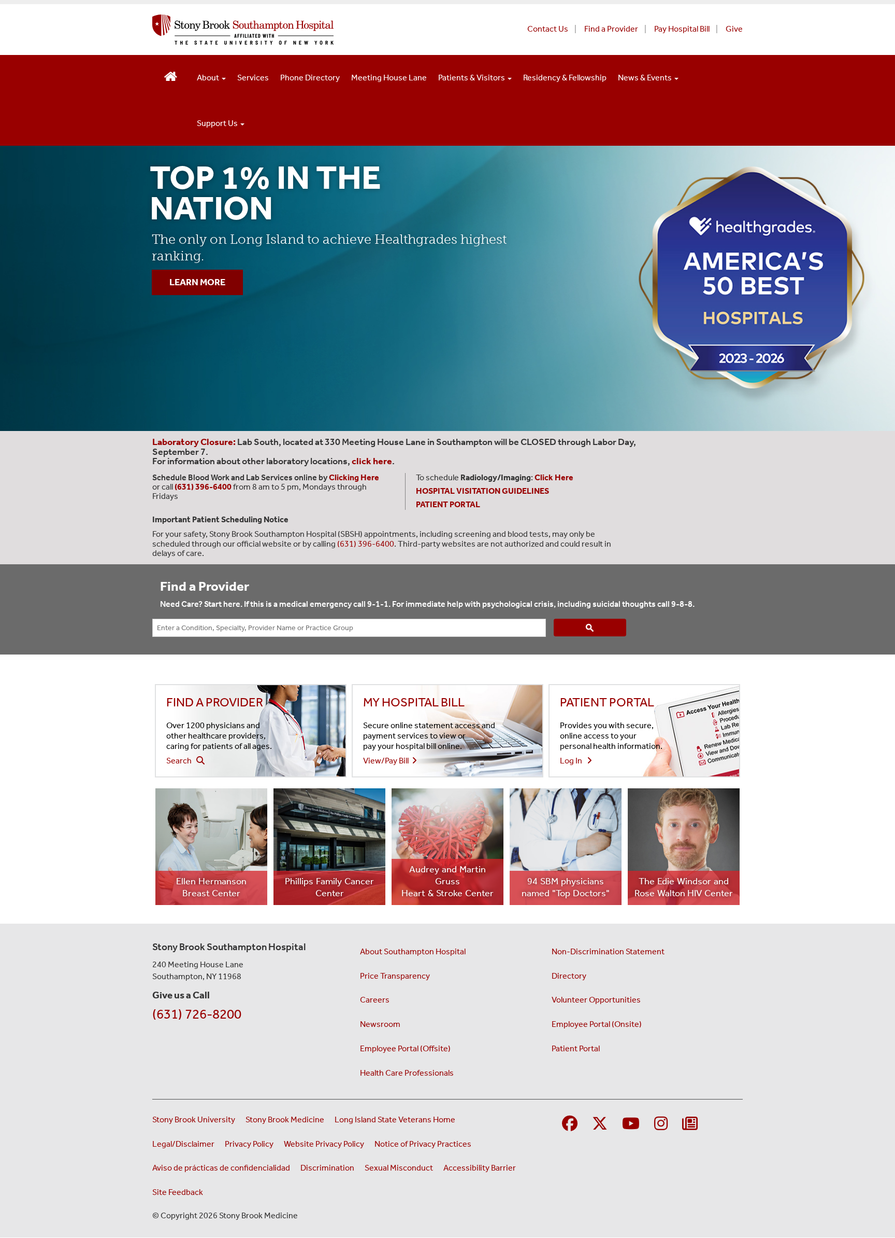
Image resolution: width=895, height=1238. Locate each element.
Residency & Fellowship (565, 77)
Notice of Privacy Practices (422, 1144)
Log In (573, 761)
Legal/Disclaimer (183, 1144)
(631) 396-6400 (365, 544)
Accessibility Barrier (479, 1168)
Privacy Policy (249, 1144)
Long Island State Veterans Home (395, 1119)
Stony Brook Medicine (285, 1119)
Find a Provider (611, 29)
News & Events (645, 77)
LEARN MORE (197, 282)
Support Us (218, 123)
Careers (374, 1000)
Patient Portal (576, 1048)
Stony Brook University (193, 1119)
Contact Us (547, 29)
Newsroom (380, 1024)
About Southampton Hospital (413, 951)
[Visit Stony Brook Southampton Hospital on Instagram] (661, 1124)
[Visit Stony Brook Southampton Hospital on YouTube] (631, 1124)
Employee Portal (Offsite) (405, 1048)
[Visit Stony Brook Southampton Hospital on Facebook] (570, 1124)
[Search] (590, 627)
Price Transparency (395, 976)
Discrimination (327, 1168)
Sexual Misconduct (399, 1168)
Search (181, 761)
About (209, 77)
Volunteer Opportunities (596, 1000)
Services (253, 77)
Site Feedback (177, 1192)
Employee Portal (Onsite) (597, 1024)
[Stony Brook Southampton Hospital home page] (322, 30)
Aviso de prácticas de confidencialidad (221, 1168)
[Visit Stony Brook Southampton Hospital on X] (600, 1124)
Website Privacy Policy (324, 1144)
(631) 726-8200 (196, 1014)
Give (734, 29)
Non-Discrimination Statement (608, 951)
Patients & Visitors (472, 77)
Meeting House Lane (389, 77)
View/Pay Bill (387, 761)
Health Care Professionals (407, 1073)
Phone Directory (310, 77)
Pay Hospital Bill (682, 29)
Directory (569, 976)
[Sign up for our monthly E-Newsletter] (690, 1124)
